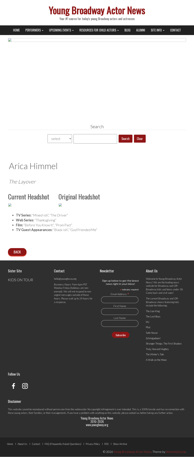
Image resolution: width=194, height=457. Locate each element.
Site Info (157, 30)
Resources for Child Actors (98, 30)
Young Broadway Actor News (97, 10)
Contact (175, 30)
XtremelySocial (175, 451)
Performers (33, 30)
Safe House (152, 332)
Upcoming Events (60, 30)
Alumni (140, 30)
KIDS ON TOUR (20, 279)
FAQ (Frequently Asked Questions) (63, 443)
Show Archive (120, 443)
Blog (127, 30)
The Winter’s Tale (155, 354)
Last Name (120, 318)
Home (16, 30)
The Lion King (153, 311)
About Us (22, 443)
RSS (106, 443)
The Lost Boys (153, 316)
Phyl (148, 327)
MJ (147, 321)
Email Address (120, 294)
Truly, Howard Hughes (157, 349)
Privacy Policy (93, 443)
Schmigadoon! (153, 338)
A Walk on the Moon (156, 359)
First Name (119, 306)
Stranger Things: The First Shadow (164, 343)
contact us (134, 412)
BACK (17, 251)
